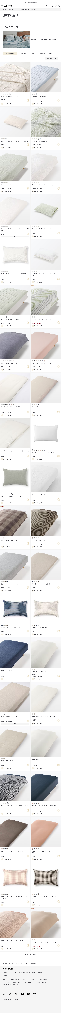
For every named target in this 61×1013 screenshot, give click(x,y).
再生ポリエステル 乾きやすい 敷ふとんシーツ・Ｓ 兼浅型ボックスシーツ (46, 852)
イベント (10, 972)
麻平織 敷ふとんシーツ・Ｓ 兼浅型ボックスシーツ (45, 716)
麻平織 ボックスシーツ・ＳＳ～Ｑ (10, 716)
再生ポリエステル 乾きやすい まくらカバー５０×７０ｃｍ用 (45, 897)
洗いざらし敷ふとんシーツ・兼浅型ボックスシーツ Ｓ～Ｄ (15, 407)
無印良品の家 (6, 975)
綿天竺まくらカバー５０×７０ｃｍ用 (41, 628)
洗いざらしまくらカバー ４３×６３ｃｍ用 (43, 452)
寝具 (19, 9)
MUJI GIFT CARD (25, 979)
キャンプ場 (21, 975)
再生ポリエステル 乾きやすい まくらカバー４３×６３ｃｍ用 (15, 897)
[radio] (2, 94)
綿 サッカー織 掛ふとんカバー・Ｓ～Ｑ (42, 185)
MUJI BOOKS (35, 975)
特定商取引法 (26, 988)
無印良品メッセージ (22, 982)
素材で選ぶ (33, 9)
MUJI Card (17, 979)
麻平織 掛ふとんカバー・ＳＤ (39, 759)
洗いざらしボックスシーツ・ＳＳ (40, 495)
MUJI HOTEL (43, 975)
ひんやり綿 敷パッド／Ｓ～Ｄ (39, 96)
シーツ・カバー (25, 9)
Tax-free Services (43, 979)
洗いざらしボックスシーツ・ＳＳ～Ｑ (41, 363)
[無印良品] (8, 969)
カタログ (12, 979)
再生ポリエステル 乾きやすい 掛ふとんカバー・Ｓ (14, 805)
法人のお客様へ (34, 979)
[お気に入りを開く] (52, 5)
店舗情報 (5, 972)
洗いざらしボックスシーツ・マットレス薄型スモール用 (15, 451)
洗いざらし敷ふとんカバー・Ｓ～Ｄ (41, 407)
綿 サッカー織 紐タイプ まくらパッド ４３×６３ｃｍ (45, 274)
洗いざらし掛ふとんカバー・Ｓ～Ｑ (10, 363)
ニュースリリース (7, 982)
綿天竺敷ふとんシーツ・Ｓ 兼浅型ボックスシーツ (44, 584)
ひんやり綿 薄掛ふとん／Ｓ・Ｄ (9, 96)
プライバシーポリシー (8, 988)
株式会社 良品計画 (41, 982)
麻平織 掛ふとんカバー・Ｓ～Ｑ (40, 671)
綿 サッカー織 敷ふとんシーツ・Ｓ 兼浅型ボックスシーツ (15, 229)
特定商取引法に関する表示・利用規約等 (11, 984)
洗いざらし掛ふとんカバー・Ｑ (9, 540)
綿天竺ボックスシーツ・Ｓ (8, 670)
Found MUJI (28, 975)
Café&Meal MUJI (14, 975)
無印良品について (31, 982)
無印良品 (5, 9)
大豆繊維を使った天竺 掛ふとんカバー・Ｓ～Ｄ (44, 942)
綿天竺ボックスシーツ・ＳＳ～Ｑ (9, 584)
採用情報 (14, 982)
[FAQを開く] (56, 5)
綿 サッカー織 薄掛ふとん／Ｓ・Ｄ (41, 141)
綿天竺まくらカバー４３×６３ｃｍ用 (10, 628)
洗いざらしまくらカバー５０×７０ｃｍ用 (11, 496)
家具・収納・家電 (13, 9)
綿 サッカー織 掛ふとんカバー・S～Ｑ (42, 319)
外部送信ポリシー (18, 988)
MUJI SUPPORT (26, 972)
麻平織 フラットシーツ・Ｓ (8, 761)
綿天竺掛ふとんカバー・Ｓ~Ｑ (39, 540)
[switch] (28, 100)
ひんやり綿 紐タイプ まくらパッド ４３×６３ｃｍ (15, 141)
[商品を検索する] (46, 5)
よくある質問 (40, 972)
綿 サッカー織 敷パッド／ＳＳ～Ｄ (10, 319)
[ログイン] (49, 5)
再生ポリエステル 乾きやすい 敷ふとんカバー (13, 851)
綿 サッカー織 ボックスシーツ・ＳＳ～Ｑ (12, 185)
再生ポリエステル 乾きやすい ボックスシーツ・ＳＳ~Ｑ (46, 806)
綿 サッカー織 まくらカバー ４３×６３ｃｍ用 (44, 228)
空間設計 (34, 972)
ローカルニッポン (18, 972)
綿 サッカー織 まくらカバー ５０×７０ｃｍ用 (13, 273)
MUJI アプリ (5, 979)
